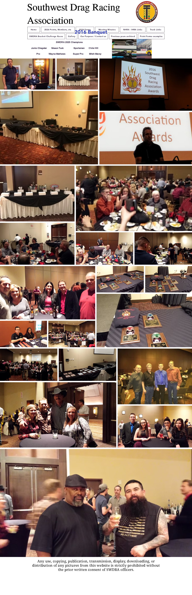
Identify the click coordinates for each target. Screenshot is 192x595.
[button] (132, 52)
